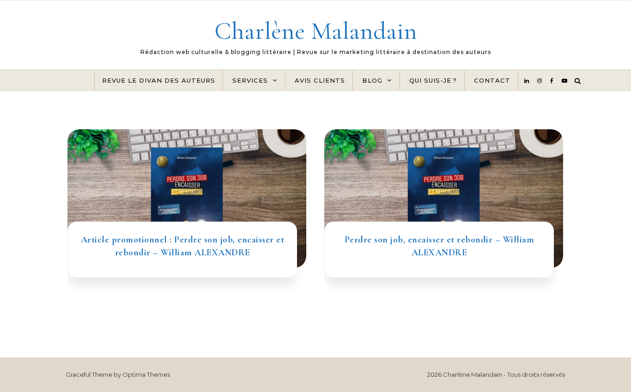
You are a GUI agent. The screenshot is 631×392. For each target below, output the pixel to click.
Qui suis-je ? (433, 80)
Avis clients (320, 80)
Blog (372, 80)
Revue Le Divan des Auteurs (158, 80)
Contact (492, 80)
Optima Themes (146, 374)
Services (250, 80)
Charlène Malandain (315, 31)
